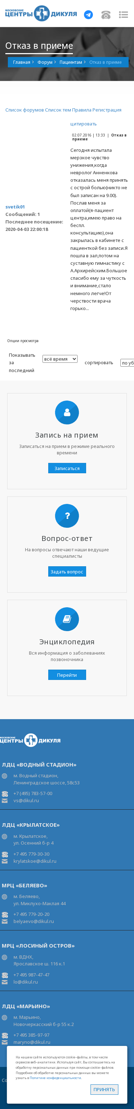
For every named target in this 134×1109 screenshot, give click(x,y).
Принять (104, 1089)
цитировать (83, 123)
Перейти (67, 675)
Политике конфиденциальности (55, 1078)
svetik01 (15, 206)
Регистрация (107, 110)
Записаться (67, 468)
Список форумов (24, 110)
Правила (81, 110)
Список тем (58, 110)
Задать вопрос (67, 571)
